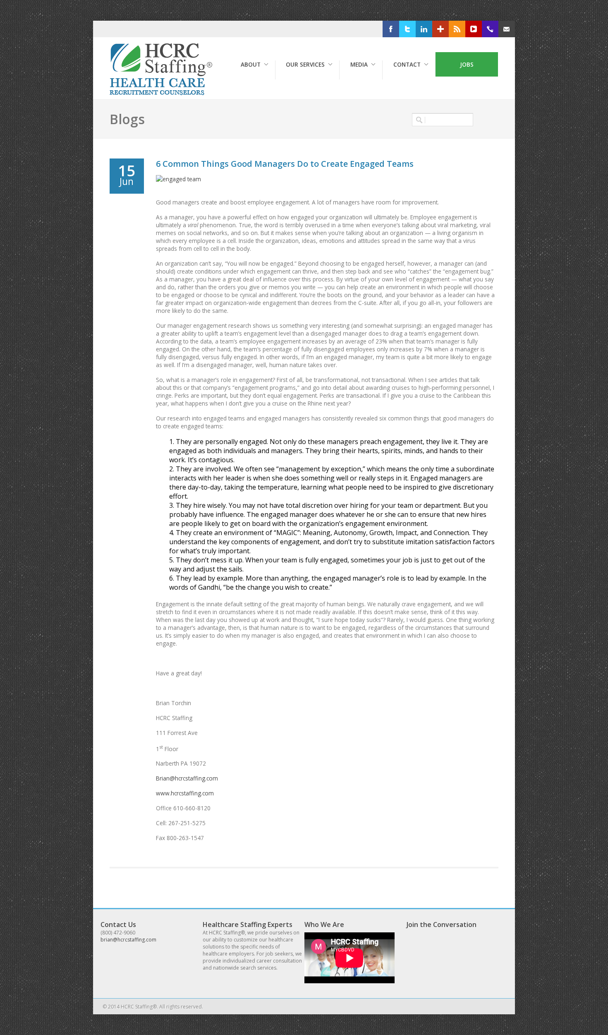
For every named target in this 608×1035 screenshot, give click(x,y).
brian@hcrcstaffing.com (128, 939)
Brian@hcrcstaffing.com (187, 778)
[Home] (162, 93)
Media (359, 64)
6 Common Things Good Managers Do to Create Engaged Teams (285, 163)
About (251, 64)
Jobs (467, 64)
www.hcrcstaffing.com (185, 793)
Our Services (305, 64)
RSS (469, 29)
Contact (407, 64)
